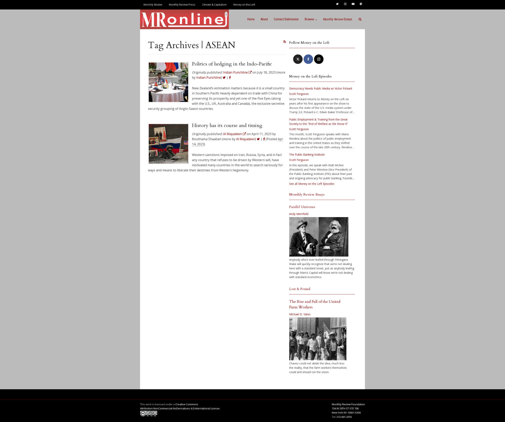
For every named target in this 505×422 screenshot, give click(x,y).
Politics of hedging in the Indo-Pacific (232, 64)
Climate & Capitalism (214, 4)
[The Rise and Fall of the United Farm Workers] (317, 338)
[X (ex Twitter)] (298, 59)
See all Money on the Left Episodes (311, 184)
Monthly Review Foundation (348, 404)
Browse (309, 19)
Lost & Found (299, 289)
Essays (337, 19)
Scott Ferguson (299, 94)
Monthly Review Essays (307, 194)
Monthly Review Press (182, 4)
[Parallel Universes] (318, 237)
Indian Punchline (208, 77)
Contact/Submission (286, 19)
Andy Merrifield (298, 214)
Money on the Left (244, 4)
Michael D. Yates (299, 314)
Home (251, 19)
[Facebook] (308, 59)
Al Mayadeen (245, 139)
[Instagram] (319, 59)
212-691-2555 (344, 417)
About (264, 19)
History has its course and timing (227, 125)
